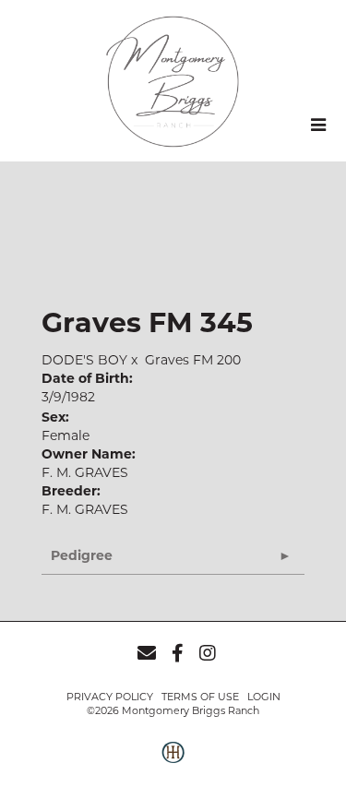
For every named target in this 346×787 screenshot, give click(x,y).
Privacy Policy (109, 696)
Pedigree (82, 555)
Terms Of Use (200, 696)
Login (263, 696)
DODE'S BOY (84, 360)
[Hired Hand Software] (173, 762)
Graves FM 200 (193, 360)
